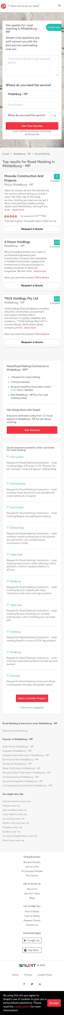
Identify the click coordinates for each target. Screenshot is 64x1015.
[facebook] (24, 984)
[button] (59, 6)
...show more (17, 209)
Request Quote (32, 920)
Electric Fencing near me (15, 823)
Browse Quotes (32, 862)
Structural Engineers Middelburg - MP (22, 781)
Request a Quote (32, 229)
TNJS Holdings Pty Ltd (21, 298)
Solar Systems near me (14, 814)
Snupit (5, 153)
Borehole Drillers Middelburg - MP (20, 759)
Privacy (28, 974)
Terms (15, 974)
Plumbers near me (12, 827)
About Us (32, 889)
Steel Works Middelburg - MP (18, 746)
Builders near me (11, 831)
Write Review (42, 277)
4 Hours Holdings (17, 242)
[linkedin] (39, 984)
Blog (32, 898)
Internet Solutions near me (16, 801)
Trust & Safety (32, 916)
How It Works (32, 911)
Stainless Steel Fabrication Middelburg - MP (25, 755)
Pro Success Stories (32, 871)
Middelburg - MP (22, 153)
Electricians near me (13, 840)
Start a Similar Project (32, 698)
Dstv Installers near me (14, 810)
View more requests (32, 707)
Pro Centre (32, 875)
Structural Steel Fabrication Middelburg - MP (26, 772)
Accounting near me (13, 818)
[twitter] (32, 984)
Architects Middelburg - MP (17, 763)
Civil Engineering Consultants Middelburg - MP (27, 785)
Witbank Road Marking (14, 730)
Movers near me (11, 805)
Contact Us (32, 924)
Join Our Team (32, 893)
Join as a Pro (32, 866)
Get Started (32, 430)
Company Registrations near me (19, 836)
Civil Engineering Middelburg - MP (20, 777)
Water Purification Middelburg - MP (21, 768)
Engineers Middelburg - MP (17, 751)
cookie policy (22, 1006)
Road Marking (42, 153)
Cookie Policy (45, 974)
